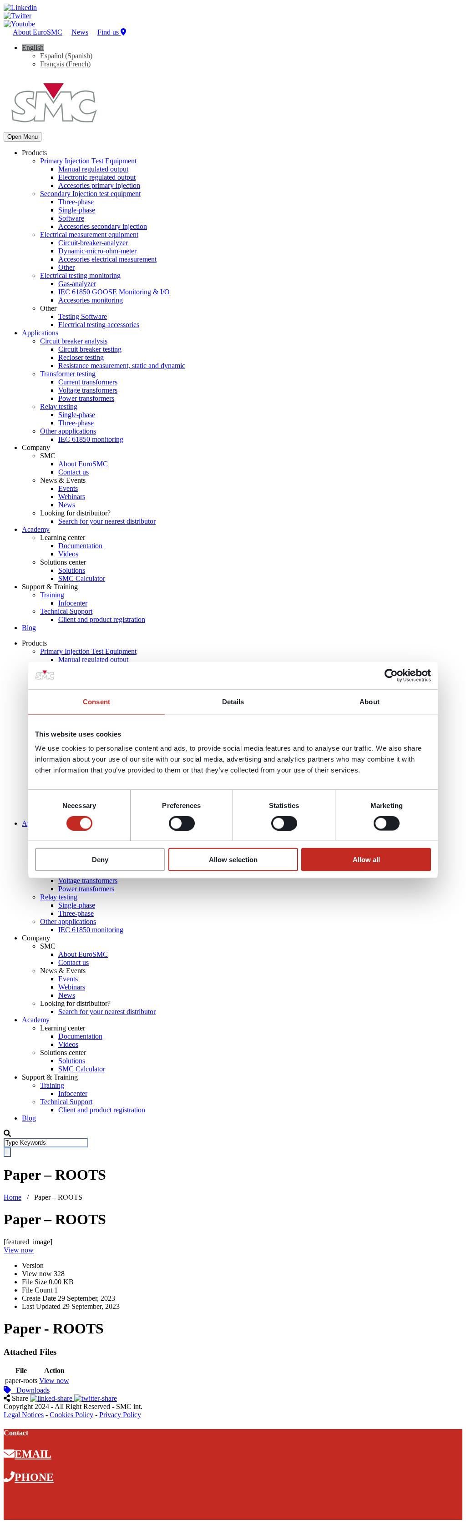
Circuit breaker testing (90, 349)
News (79, 32)
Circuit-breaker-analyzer (93, 243)
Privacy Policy (120, 1415)
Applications (40, 333)
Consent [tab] (96, 701)
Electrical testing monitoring (80, 275)
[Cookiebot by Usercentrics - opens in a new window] (391, 675)
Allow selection (233, 859)
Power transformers (86, 398)
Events (68, 488)
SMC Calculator (81, 578)
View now (19, 1250)
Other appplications (68, 431)
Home (12, 1197)
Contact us (73, 472)
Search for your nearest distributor (107, 521)
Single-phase (76, 210)
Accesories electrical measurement (107, 259)
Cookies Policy (71, 1415)
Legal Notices (24, 1415)
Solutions (71, 570)
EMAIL (33, 1454)
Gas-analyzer (77, 284)
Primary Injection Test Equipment (88, 161)
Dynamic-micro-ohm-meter (97, 251)
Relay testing (58, 406)
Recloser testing (81, 357)
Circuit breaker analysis (73, 341)
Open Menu (22, 136)
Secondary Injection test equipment (90, 193)
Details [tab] (233, 701)
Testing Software (82, 316)
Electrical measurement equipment (89, 234)
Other (66, 267)
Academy (36, 529)
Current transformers (87, 382)
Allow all (366, 859)
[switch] (182, 823)
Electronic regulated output (97, 177)
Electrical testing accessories (98, 324)
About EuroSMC (37, 32)
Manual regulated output (93, 169)
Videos (68, 554)
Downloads (30, 1390)
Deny (100, 859)
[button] (33, 47)
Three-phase (76, 202)
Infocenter (72, 603)
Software (71, 218)
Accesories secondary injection (102, 226)
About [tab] (370, 701)
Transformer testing (68, 374)
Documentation (80, 546)
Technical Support (66, 611)
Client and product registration (101, 619)
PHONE (34, 1477)
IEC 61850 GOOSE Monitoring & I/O (114, 292)
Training (52, 595)
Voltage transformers (87, 390)
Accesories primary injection (99, 185)
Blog (29, 627)
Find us (109, 32)
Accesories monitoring (90, 300)
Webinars (71, 496)
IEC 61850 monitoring (90, 439)
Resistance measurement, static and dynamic (121, 365)
